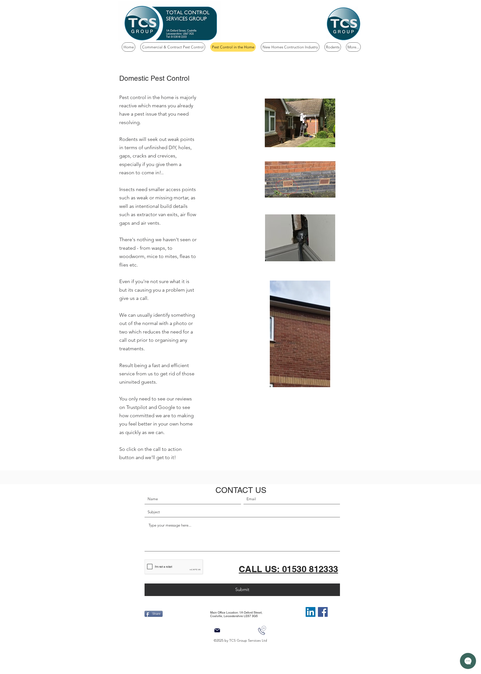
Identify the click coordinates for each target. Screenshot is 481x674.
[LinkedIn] (310, 612)
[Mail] (217, 630)
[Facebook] (323, 612)
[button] (323, 381)
